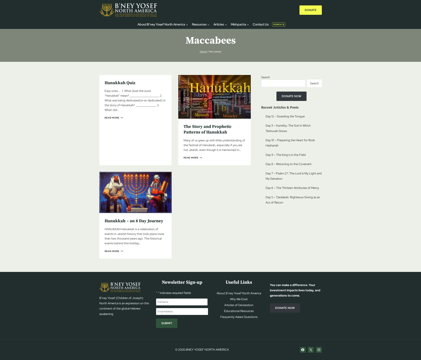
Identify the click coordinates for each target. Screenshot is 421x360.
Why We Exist (239, 299)
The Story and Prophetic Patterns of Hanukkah (208, 129)
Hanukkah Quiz (120, 83)
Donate (311, 10)
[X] (311, 350)
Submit (166, 323)
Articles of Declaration (238, 305)
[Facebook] (303, 350)
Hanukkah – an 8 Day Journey (134, 221)
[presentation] (214, 97)
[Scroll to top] (413, 351)
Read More (114, 117)
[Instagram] (319, 350)
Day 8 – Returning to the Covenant (288, 164)
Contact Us (261, 24)
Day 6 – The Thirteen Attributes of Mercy (292, 188)
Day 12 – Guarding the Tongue (285, 116)
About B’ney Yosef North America (239, 293)
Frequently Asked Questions (239, 317)
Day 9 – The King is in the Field (286, 155)
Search (265, 77)
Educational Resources (239, 311)
